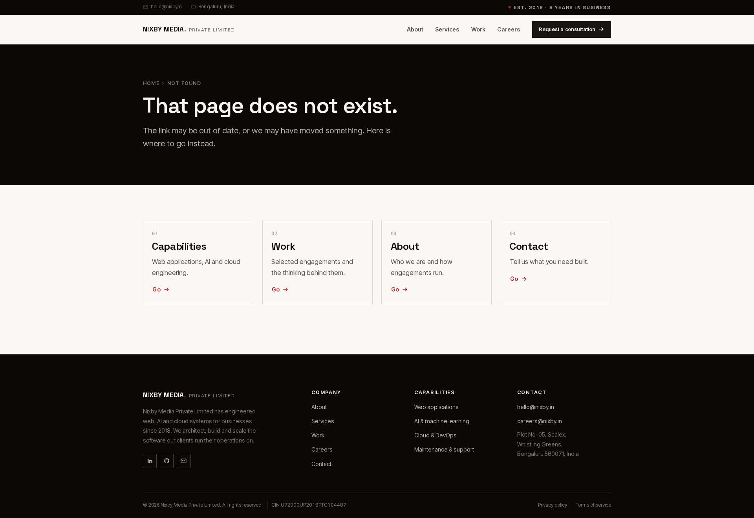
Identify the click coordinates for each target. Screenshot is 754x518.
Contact (321, 464)
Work (478, 29)
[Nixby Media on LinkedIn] (150, 461)
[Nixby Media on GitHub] (167, 461)
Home (151, 83)
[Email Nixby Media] (183, 461)
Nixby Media (189, 29)
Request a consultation (567, 29)
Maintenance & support (444, 449)
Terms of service (593, 505)
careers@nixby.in (539, 421)
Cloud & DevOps (435, 435)
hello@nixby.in (166, 6)
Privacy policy (552, 505)
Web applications (436, 407)
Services (447, 29)
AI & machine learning (441, 421)
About (415, 29)
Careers (508, 29)
